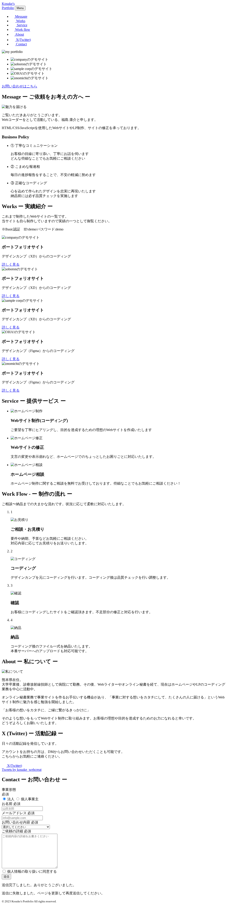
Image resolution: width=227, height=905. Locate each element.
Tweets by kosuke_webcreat (21, 770)
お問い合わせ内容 (16, 822)
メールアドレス (14, 813)
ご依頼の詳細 (12, 831)
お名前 (7, 804)
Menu (20, 8)
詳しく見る (11, 264)
